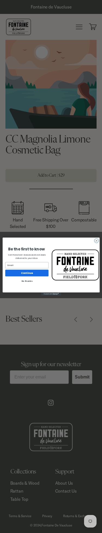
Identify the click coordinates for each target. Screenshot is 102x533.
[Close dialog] (96, 241)
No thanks (26, 281)
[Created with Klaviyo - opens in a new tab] (51, 293)
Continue (27, 273)
